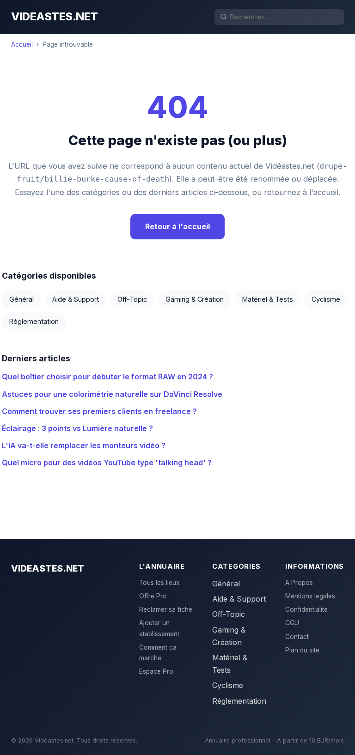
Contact (297, 636)
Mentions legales (310, 596)
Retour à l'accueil (177, 226)
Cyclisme (326, 299)
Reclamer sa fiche (165, 609)
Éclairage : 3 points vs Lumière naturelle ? (77, 428)
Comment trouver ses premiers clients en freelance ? (99, 411)
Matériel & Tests (267, 299)
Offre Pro (153, 596)
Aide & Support (75, 299)
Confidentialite (306, 609)
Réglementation (34, 321)
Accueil (22, 44)
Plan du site (302, 650)
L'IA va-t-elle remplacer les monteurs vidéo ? (83, 445)
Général (21, 299)
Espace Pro (156, 671)
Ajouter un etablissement (159, 628)
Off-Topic (132, 299)
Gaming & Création (194, 299)
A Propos (299, 582)
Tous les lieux (159, 582)
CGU (292, 623)
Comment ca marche (158, 653)
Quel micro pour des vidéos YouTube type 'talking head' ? (107, 462)
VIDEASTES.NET (54, 16)
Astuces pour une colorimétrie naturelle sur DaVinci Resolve (112, 394)
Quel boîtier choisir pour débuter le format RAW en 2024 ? (107, 376)
